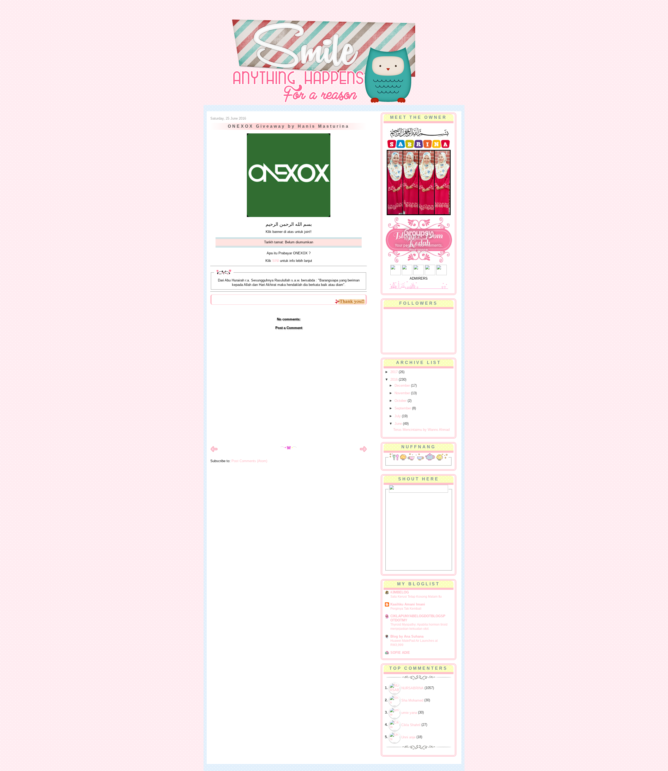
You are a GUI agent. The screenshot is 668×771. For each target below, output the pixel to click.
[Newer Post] (214, 452)
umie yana (409, 713)
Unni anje (408, 737)
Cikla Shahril (410, 725)
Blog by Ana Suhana (407, 636)
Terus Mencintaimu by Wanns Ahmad (421, 430)
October (401, 401)
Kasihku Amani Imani (407, 604)
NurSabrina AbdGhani (268, 14)
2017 (394, 372)
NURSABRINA (412, 688)
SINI (275, 261)
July (398, 416)
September (403, 408)
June (399, 424)
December (403, 385)
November (403, 393)
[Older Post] (363, 452)
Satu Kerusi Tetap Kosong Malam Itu (416, 596)
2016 (394, 379)
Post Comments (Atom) (249, 461)
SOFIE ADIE (400, 653)
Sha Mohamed (412, 700)
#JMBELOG (399, 592)
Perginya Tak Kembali (405, 608)
